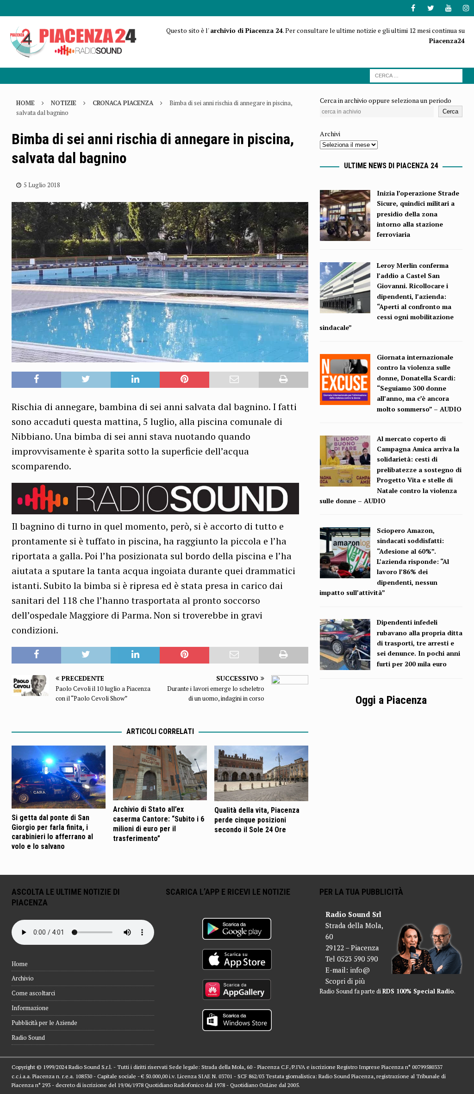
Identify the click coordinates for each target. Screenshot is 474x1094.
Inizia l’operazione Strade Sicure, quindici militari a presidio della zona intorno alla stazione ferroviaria (418, 214)
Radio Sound (28, 1037)
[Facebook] (413, 8)
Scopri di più (345, 981)
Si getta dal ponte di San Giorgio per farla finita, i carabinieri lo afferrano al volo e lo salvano (52, 832)
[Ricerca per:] (416, 74)
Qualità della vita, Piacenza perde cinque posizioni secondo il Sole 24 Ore (256, 820)
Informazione (30, 1008)
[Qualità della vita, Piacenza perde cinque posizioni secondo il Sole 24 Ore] (261, 773)
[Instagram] (466, 8)
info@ (360, 969)
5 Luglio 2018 (42, 185)
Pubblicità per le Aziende (44, 1022)
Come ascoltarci (33, 993)
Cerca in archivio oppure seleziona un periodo (385, 100)
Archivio (23, 978)
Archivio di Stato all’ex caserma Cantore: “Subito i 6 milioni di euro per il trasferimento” (158, 823)
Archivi (330, 133)
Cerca (450, 111)
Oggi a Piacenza (391, 700)
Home (20, 964)
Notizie (63, 103)
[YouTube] (448, 8)
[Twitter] (431, 8)
